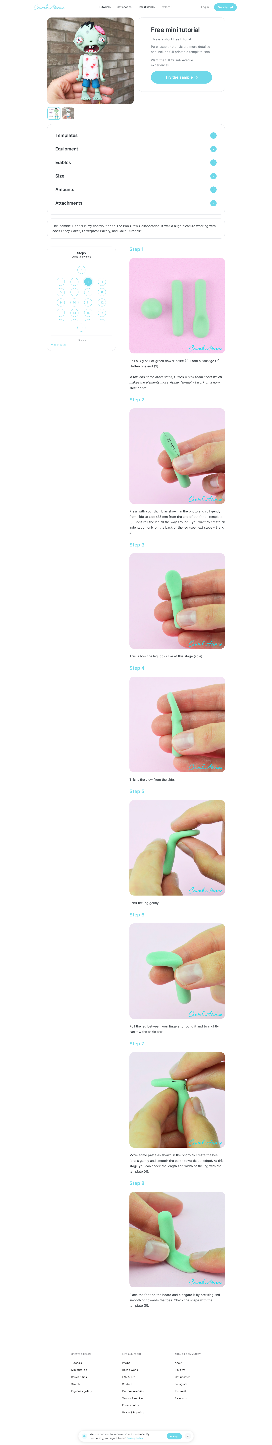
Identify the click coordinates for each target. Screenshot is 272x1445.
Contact (127, 1384)
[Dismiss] (188, 1436)
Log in (205, 7)
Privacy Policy (134, 1438)
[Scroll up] (81, 270)
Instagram (181, 1384)
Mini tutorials (79, 1369)
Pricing (126, 1362)
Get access (124, 7)
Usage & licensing (133, 1412)
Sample (75, 1384)
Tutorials (105, 7)
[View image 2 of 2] (68, 113)
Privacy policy (130, 1405)
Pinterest (180, 1391)
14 (74, 312)
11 (88, 302)
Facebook (181, 1398)
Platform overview (133, 1391)
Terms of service (132, 1398)
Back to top (60, 344)
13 (60, 312)
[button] (136, 135)
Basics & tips (79, 1377)
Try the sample (179, 77)
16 (102, 312)
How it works (146, 7)
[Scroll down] (81, 328)
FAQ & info (128, 1377)
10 (74, 302)
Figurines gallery (81, 1391)
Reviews (180, 1369)
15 (88, 312)
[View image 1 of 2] (53, 113)
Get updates (182, 1377)
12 (102, 302)
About (178, 1362)
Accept (174, 1436)
